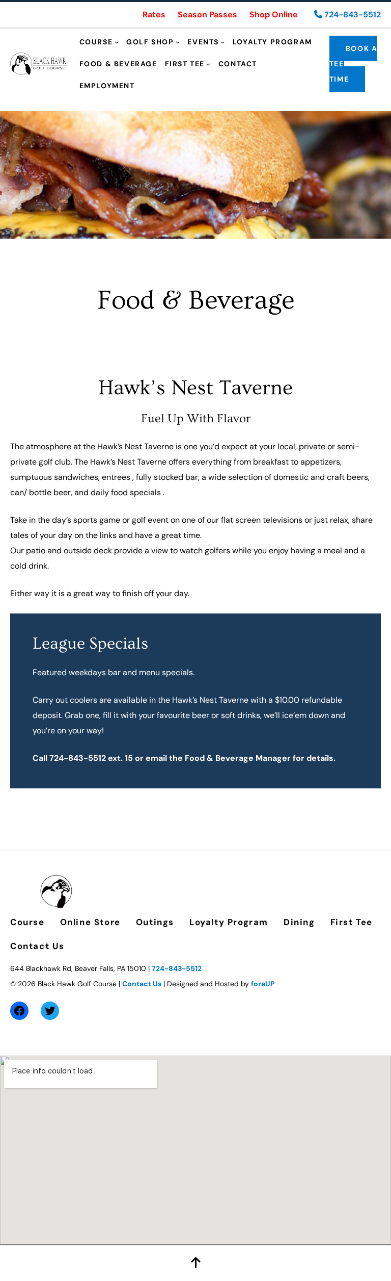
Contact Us (141, 983)
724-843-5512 (351, 14)
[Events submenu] (222, 42)
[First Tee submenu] (208, 64)
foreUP (263, 983)
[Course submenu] (117, 42)
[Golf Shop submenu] (178, 42)
